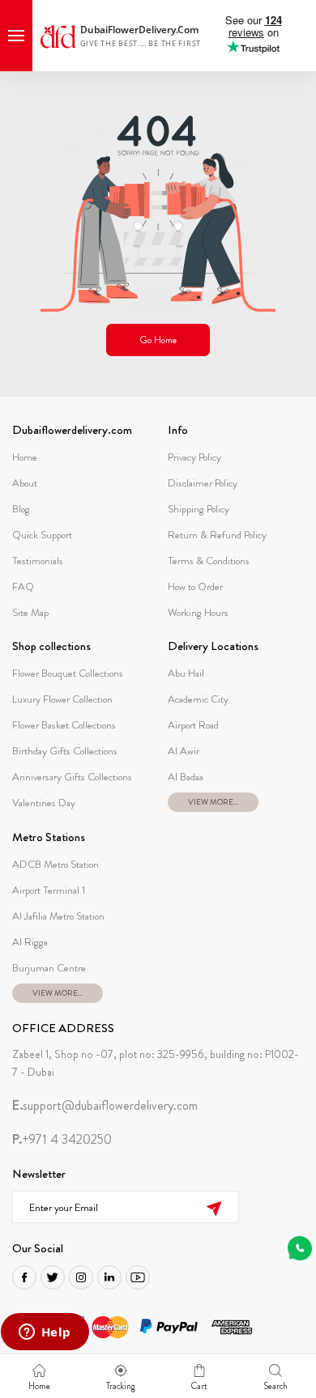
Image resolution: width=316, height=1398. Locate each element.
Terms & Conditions (209, 560)
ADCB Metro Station (55, 864)
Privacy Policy (194, 457)
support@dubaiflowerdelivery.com (105, 1106)
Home (24, 457)
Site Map (30, 612)
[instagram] (81, 1277)
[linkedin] (109, 1277)
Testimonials (37, 560)
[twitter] (53, 1277)
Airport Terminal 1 (48, 890)
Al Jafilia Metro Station (58, 916)
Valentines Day (43, 802)
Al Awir (183, 750)
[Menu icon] (16, 35)
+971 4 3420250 (62, 1140)
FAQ (23, 586)
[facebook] (24, 1277)
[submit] (213, 1207)
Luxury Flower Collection (62, 699)
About (24, 483)
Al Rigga (30, 942)
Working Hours (198, 612)
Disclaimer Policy (202, 483)
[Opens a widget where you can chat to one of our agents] (44, 1333)
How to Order (195, 586)
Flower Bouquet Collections (67, 673)
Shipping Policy (198, 508)
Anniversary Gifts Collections (72, 776)
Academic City (198, 699)
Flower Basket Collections (64, 725)
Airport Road (193, 725)
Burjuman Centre (49, 967)
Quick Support (42, 534)
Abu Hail (186, 673)
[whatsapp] (300, 1248)
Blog (21, 508)
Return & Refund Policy (217, 534)
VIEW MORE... (213, 802)
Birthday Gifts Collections (64, 750)
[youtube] (138, 1277)
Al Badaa (185, 776)
